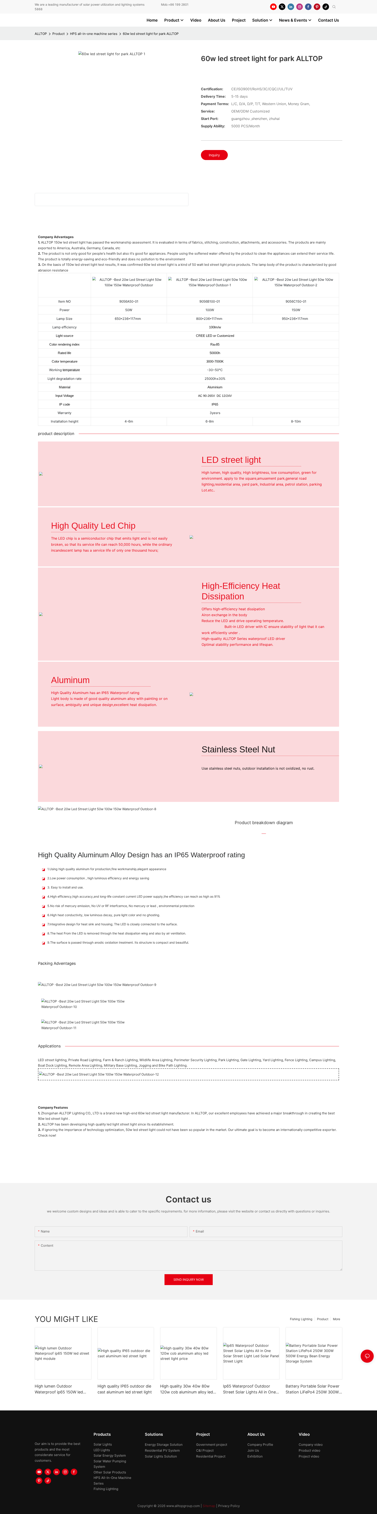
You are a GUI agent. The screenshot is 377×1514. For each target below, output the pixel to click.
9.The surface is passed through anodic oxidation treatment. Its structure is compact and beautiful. (118, 942)
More (336, 1319)
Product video (309, 1450)
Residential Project (210, 1456)
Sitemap (209, 1506)
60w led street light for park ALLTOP (151, 34)
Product (58, 34)
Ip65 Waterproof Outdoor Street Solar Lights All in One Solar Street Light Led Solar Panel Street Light (249, 1389)
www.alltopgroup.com (183, 1506)
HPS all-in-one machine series (93, 34)
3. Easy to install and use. (65, 887)
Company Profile (260, 1444)
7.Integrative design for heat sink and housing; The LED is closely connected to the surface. (112, 924)
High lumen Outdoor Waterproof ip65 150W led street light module (59, 1389)
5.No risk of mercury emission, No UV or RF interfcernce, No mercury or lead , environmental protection (120, 906)
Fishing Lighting (301, 1319)
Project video (309, 1456)
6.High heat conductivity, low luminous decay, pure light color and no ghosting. (103, 915)
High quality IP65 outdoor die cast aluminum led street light (125, 1389)
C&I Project (205, 1450)
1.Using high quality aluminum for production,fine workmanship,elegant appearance (106, 869)
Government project (211, 1444)
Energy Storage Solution (164, 1444)
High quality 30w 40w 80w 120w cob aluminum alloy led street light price (186, 1389)
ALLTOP (41, 34)
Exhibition (255, 1456)
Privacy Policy (229, 1506)
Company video (311, 1444)
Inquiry (214, 155)
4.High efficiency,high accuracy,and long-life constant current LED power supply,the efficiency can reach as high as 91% (133, 896)
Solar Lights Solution (161, 1456)
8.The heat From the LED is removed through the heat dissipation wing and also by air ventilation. (116, 933)
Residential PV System (162, 1450)
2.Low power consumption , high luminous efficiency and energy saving (98, 878)
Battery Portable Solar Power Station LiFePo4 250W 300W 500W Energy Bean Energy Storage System (312, 1389)
